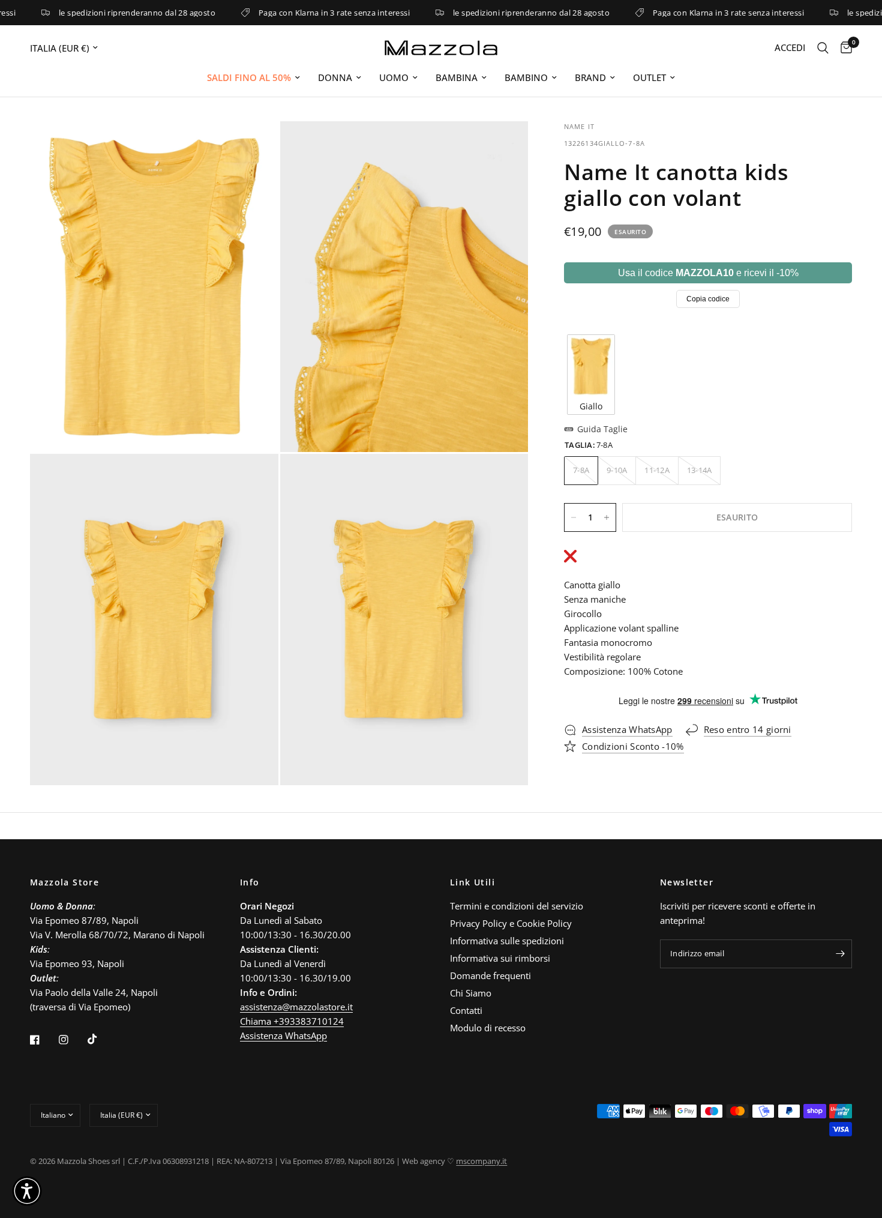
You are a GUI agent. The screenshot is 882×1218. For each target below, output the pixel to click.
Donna (335, 77)
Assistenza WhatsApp (283, 1036)
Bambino (526, 77)
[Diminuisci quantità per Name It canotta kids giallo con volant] (574, 517)
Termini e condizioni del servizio (516, 906)
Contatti (466, 1010)
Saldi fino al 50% (249, 77)
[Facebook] (43, 1040)
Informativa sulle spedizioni (507, 941)
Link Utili (472, 882)
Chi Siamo (470, 993)
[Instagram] (72, 1040)
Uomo (394, 77)
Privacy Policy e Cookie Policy (511, 923)
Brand (590, 77)
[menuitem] (253, 77)
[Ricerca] (823, 47)
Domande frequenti (490, 975)
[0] (843, 47)
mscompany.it (481, 1161)
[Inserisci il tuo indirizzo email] (840, 953)
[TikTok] (101, 1039)
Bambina (457, 77)
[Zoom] (253, 146)
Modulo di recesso (488, 1028)
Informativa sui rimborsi (500, 958)
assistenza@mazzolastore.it (296, 1007)
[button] (27, 1191)
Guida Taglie (602, 429)
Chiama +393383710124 (292, 1021)
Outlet (649, 77)
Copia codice (708, 299)
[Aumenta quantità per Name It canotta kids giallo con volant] (607, 517)
